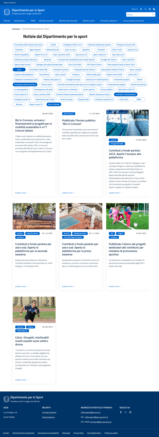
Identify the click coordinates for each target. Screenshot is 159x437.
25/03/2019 (47, 327)
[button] (111, 433)
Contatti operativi (49, 412)
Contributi (114, 237)
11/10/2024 (94, 113)
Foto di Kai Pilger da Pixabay (73, 237)
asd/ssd (113, 140)
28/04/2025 (47, 113)
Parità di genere (22, 330)
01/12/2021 (47, 233)
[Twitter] (144, 8)
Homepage (16, 28)
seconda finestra (32, 233)
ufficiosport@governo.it (90, 412)
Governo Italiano (10, 2)
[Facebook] (140, 8)
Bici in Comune (68, 113)
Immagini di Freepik (117, 143)
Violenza (30, 327)
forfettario (20, 237)
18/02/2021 (141, 233)
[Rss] (153, 8)
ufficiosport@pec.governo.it (96, 417)
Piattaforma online (80, 233)
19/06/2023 (141, 140)
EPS (112, 233)
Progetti (120, 233)
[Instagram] (149, 8)
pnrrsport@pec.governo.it (100, 421)
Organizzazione (48, 417)
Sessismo (20, 327)
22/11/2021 (94, 233)
